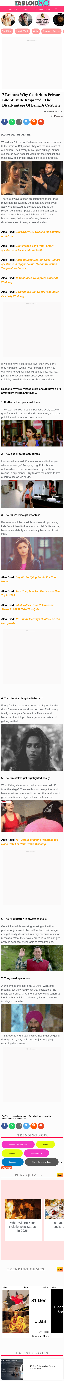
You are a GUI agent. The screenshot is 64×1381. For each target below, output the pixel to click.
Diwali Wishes (36, 1153)
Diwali (45, 1144)
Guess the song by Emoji (41, 1162)
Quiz (27, 9)
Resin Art (14, 9)
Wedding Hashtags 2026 (18, 1144)
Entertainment (43, 9)
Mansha (58, 116)
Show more (7, 1168)
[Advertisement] (32, 64)
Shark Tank (22, 31)
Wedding (7, 31)
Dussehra (12, 1162)
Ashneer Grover (51, 31)
